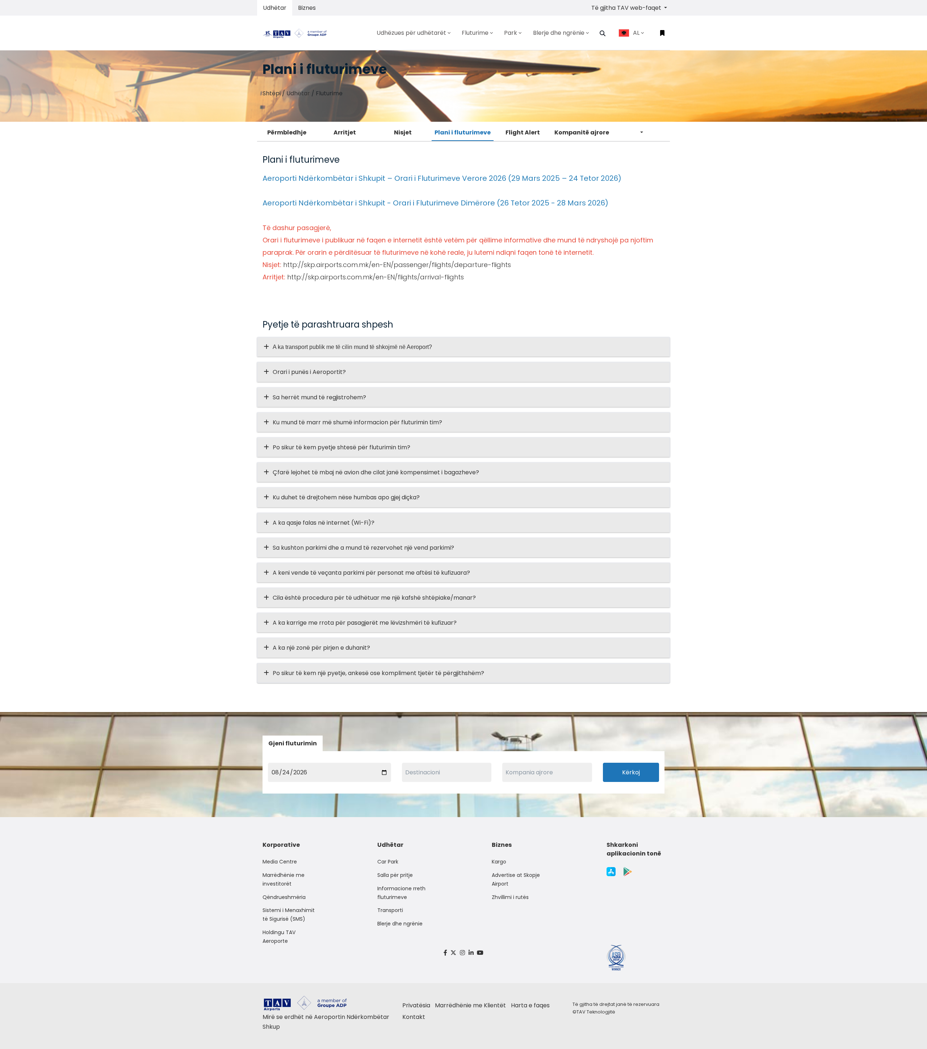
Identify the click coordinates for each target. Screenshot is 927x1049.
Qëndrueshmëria (284, 897)
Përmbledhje (286, 132)
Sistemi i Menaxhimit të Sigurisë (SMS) (289, 915)
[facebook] (445, 953)
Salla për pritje (395, 875)
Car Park (387, 861)
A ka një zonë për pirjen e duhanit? (321, 648)
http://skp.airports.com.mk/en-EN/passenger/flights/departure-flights (397, 264)
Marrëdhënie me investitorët (284, 879)
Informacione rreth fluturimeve (401, 893)
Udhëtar (274, 8)
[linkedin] (471, 953)
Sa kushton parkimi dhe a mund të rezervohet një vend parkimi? (363, 548)
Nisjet (403, 132)
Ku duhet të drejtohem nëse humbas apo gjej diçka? (346, 497)
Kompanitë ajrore (581, 132)
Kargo (499, 861)
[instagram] (462, 953)
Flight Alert (523, 132)
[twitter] (453, 953)
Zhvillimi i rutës (510, 897)
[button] (602, 33)
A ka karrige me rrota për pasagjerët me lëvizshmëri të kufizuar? (365, 623)
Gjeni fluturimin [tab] (292, 743)
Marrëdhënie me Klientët (470, 1005)
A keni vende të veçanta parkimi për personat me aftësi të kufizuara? (371, 573)
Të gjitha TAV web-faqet (627, 8)
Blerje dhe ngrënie (400, 923)
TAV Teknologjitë (595, 1012)
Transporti (390, 910)
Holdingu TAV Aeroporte (279, 937)
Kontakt (413, 1017)
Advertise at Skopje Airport (516, 879)
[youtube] (480, 953)
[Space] (297, 33)
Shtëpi (272, 93)
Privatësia (416, 1005)
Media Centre (280, 861)
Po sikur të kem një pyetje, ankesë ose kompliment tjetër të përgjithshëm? (378, 673)
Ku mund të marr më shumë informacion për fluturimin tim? (357, 422)
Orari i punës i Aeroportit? (309, 372)
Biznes (307, 8)
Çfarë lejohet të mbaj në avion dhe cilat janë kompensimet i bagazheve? (376, 472)
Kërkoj (631, 772)
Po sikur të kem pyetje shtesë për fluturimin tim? (341, 447)
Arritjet (345, 132)
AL (636, 33)
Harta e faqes (530, 1005)
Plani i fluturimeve (463, 132)
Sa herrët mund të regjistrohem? (319, 397)
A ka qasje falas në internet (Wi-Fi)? (323, 523)
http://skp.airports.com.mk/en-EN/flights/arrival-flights (375, 277)
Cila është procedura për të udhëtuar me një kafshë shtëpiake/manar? (374, 598)
